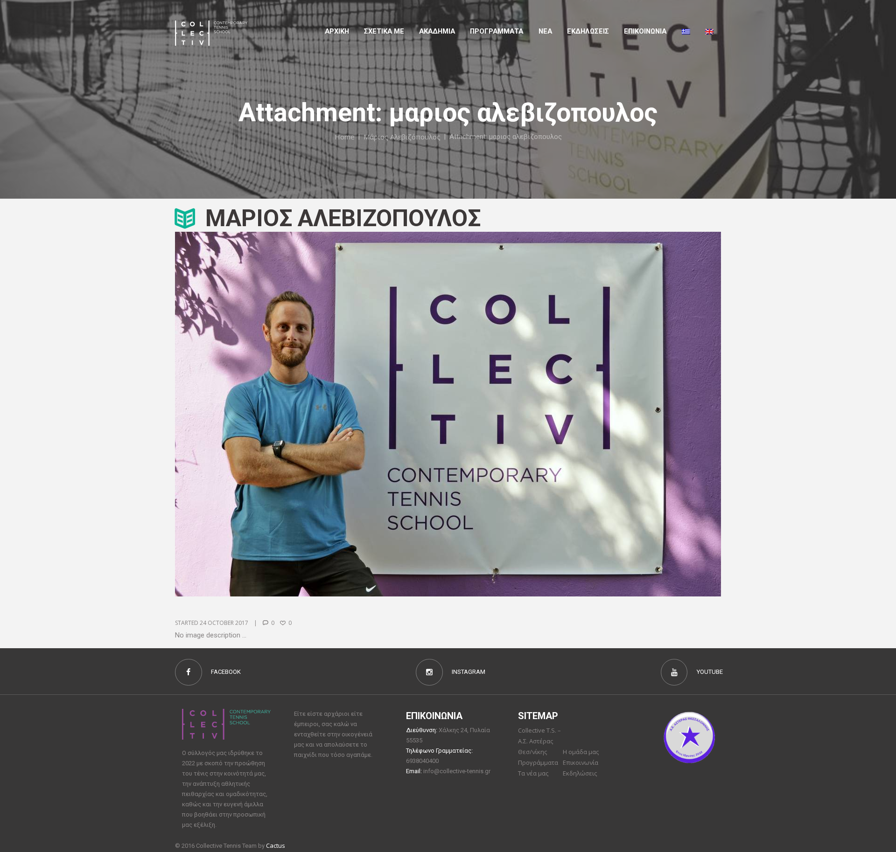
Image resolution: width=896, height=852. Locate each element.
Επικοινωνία (580, 762)
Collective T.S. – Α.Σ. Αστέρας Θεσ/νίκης (539, 741)
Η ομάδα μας (581, 752)
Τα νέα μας (533, 773)
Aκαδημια (437, 31)
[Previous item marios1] (311, 414)
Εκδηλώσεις (588, 31)
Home (345, 136)
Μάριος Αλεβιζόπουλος (402, 136)
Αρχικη (337, 31)
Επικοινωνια (645, 31)
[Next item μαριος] (584, 414)
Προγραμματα (496, 31)
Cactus (275, 845)
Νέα (545, 31)
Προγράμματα (538, 762)
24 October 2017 (224, 623)
